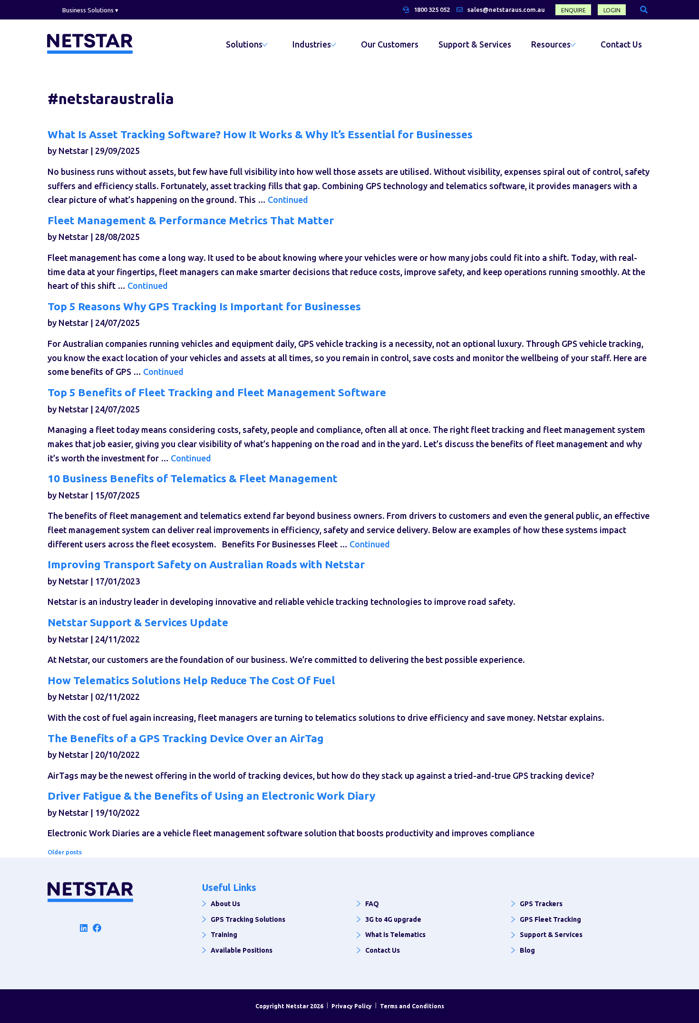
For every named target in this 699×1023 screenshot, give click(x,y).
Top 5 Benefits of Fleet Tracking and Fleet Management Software (217, 392)
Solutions (244, 44)
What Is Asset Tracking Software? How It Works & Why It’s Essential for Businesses (260, 134)
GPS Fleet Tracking (550, 919)
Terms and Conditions (412, 1006)
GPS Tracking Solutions (248, 919)
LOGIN (612, 10)
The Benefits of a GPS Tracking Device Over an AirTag (186, 738)
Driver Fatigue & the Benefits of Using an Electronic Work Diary (211, 796)
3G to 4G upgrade (393, 919)
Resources (551, 44)
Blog (527, 950)
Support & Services (474, 44)
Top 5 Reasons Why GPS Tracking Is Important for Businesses (204, 306)
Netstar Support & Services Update (138, 622)
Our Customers (389, 44)
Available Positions (241, 950)
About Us (225, 904)
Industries (311, 44)
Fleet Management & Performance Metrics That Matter (191, 220)
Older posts (65, 852)
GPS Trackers (541, 904)
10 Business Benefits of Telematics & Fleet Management (193, 478)
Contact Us (621, 44)
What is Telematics (395, 934)
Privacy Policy (351, 1006)
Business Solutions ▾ (90, 10)
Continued (288, 199)
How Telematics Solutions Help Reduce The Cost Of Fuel (191, 680)
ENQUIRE (573, 10)
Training (224, 934)
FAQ (372, 904)
